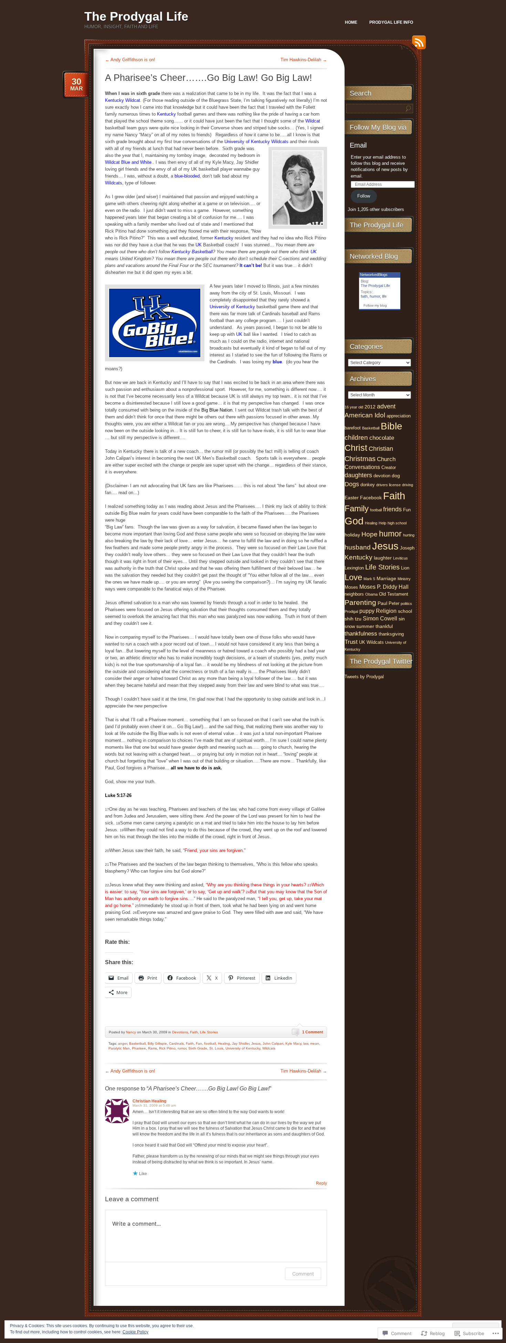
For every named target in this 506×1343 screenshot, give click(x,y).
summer (365, 626)
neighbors (354, 594)
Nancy (131, 1032)
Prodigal (351, 611)
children (356, 437)
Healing (224, 1043)
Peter (394, 603)
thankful (384, 626)
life (384, 296)
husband (358, 547)
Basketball (137, 1043)
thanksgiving (391, 634)
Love (353, 577)
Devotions (180, 1032)
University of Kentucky (242, 1048)
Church (386, 459)
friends (392, 509)
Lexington (354, 568)
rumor (182, 1048)
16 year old (354, 407)
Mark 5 (369, 579)
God (354, 520)
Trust (351, 642)
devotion (381, 475)
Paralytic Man (119, 1048)
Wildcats (268, 1048)
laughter (383, 558)
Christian (381, 448)
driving (407, 485)
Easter (352, 497)
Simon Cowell (380, 618)
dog (396, 475)
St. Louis (216, 1048)
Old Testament (393, 594)
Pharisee (139, 1048)
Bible (391, 426)
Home (351, 22)
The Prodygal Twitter (381, 661)
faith (364, 296)
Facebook (371, 497)
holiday (352, 534)
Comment (303, 1274)
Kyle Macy (293, 1043)
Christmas (360, 458)
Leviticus (400, 558)
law (305, 1043)
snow (350, 626)
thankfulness (361, 633)
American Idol (365, 415)
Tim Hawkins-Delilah (304, 59)
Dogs (352, 484)
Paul (382, 603)
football (210, 1043)
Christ (356, 447)
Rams (152, 1048)
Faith (194, 1032)
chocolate (381, 438)
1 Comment (312, 1032)
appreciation (399, 415)
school (405, 611)
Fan (199, 1043)
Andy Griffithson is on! (130, 59)
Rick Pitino (167, 1048)
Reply (321, 1183)
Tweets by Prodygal (364, 676)
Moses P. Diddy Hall (384, 587)
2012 (370, 406)
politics (406, 603)
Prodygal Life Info (391, 22)
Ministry (404, 579)
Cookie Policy (135, 1332)
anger (122, 1043)
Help (382, 523)
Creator (388, 467)
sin (402, 618)
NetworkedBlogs (374, 275)
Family (357, 508)
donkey (367, 484)
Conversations (362, 467)
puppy (367, 611)
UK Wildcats (371, 642)
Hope (369, 534)
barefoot (353, 427)
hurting (408, 535)
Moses (351, 587)
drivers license (388, 485)
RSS (417, 44)
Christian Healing (149, 1101)
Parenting (360, 602)
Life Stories (209, 1032)
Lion (405, 568)
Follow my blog (375, 305)
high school (397, 523)
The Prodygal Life (136, 16)
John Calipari (273, 1043)
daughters (358, 475)
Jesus (256, 1043)
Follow (363, 196)
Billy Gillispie (157, 1043)
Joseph (407, 548)
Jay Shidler (240, 1043)
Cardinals (176, 1043)
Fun (407, 509)
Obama (371, 594)
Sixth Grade (197, 1048)
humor (375, 296)
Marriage (386, 578)
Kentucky (358, 557)
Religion (386, 611)
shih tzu (353, 618)
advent (386, 406)
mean (314, 1043)
